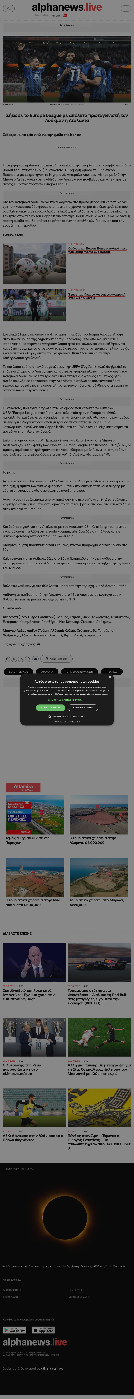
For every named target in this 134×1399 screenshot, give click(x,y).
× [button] (110, 677)
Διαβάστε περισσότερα (95, 693)
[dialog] (67, 699)
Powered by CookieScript (67, 722)
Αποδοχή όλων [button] (50, 707)
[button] (67, 699)
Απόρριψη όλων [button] (83, 707)
